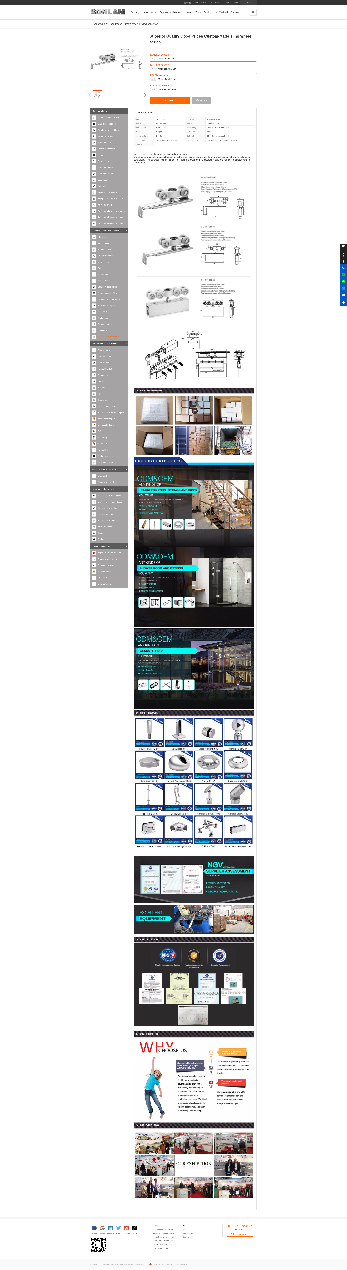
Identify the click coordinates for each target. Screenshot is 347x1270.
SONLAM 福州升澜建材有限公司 (107, 13)
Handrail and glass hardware (104, 343)
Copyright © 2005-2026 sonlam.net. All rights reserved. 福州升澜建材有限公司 (118, 1264)
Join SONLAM (188, 1233)
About (185, 1229)
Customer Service (240, 1233)
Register (234, 2)
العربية (210, 2)
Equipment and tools (101, 546)
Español (217, 2)
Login (227, 2)
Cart (248, 2)
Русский (203, 2)
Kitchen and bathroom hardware (106, 230)
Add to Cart (169, 100)
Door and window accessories (105, 111)
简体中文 (187, 2)
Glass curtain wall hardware (104, 469)
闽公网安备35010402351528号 (164, 1264)
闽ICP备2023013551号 (185, 1264)
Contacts (186, 1237)
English (195, 2)
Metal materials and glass (103, 489)
